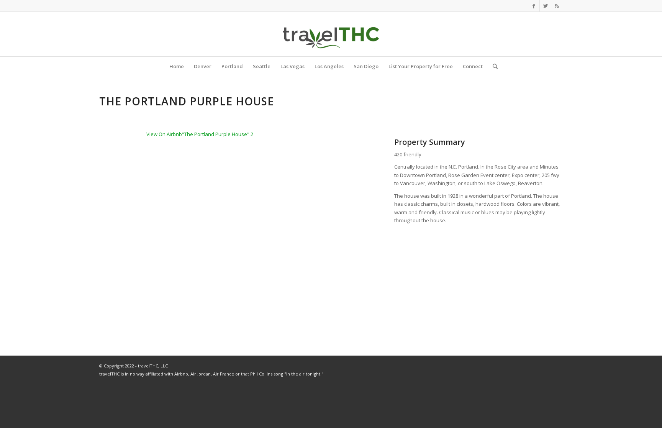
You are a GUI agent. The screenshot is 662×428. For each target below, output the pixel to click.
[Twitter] (545, 5)
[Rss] (557, 5)
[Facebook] (533, 5)
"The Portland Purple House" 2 (217, 134)
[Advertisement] (478, 282)
